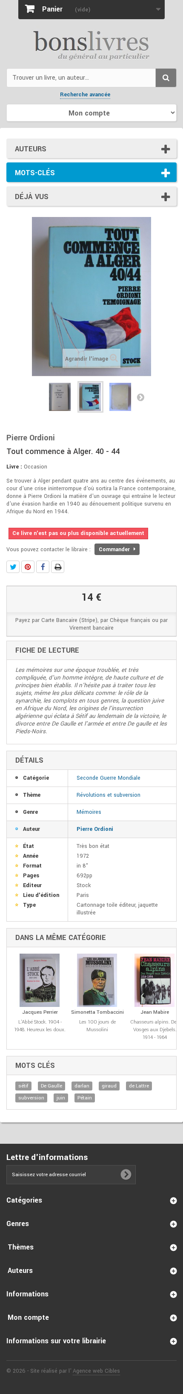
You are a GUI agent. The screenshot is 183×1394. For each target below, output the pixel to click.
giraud (109, 1086)
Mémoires (89, 812)
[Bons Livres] (91, 45)
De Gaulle (51, 1086)
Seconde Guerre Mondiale (108, 778)
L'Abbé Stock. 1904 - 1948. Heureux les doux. (40, 1025)
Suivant (140, 397)
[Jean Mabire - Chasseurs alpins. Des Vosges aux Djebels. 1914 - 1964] (154, 980)
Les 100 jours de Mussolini (97, 1025)
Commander (115, 549)
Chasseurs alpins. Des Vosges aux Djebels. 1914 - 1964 (154, 1029)
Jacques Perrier (40, 1012)
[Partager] (42, 567)
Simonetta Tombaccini (97, 1012)
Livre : (14, 467)
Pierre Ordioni (95, 829)
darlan (81, 1086)
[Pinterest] (27, 567)
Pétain (84, 1098)
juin (61, 1098)
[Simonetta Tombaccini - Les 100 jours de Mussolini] (97, 980)
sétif (23, 1086)
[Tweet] (13, 567)
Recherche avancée (85, 94)
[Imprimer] (57, 567)
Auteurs (30, 149)
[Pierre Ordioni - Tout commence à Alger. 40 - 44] (60, 397)
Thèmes (21, 1247)
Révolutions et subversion (108, 795)
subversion (31, 1098)
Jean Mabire (154, 1012)
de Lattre (139, 1086)
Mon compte (28, 1317)
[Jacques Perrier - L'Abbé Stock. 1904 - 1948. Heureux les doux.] (39, 980)
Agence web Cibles (96, 1371)
